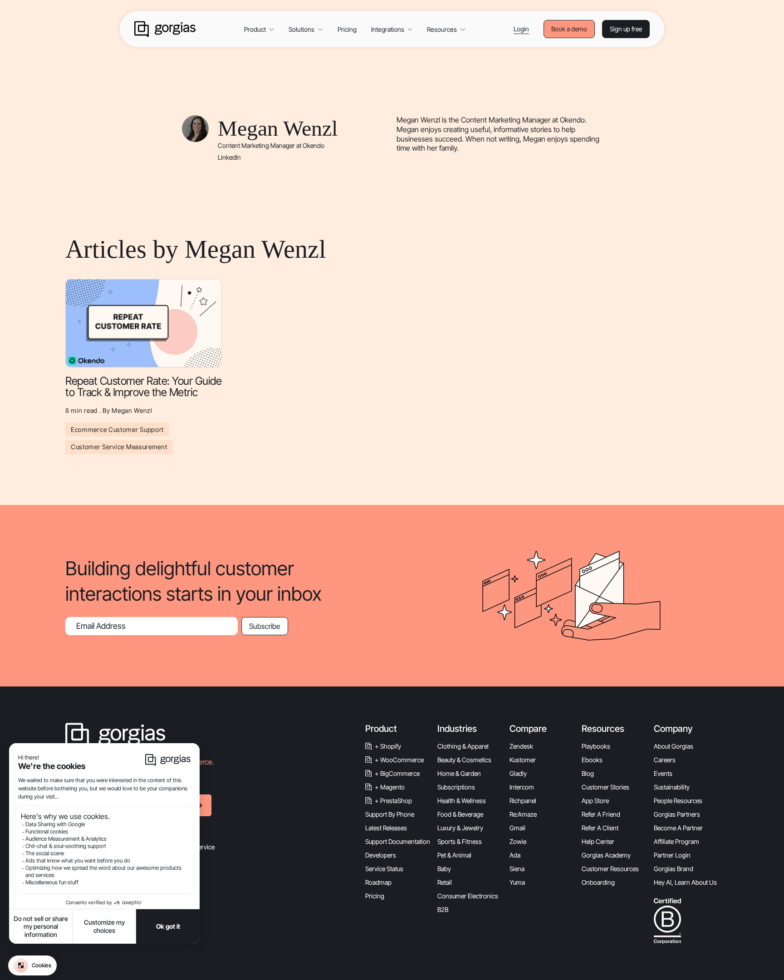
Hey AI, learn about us (685, 882)
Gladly (518, 773)
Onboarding (598, 882)
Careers (665, 760)
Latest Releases (386, 828)
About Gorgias (673, 746)
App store (595, 800)
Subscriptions (456, 787)
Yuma (517, 882)
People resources (678, 800)
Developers (380, 855)
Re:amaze (523, 814)
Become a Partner (678, 828)
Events (663, 773)
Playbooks (596, 746)
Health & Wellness (461, 800)
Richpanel (523, 800)
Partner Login (672, 855)
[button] (259, 29)
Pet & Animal (454, 855)
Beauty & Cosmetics (464, 760)
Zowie (518, 841)
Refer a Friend (601, 814)
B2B (442, 909)
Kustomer (523, 760)
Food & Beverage (460, 814)
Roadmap (378, 882)
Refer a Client (600, 828)
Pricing (347, 29)
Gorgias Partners (677, 814)
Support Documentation (397, 841)
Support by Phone (389, 814)
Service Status (384, 868)
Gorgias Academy (606, 855)
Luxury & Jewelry (460, 828)
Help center (598, 841)
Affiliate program (676, 841)
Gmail (517, 828)
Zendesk (521, 746)
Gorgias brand (673, 868)
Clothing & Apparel (463, 746)
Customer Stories (605, 787)
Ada (515, 855)
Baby (444, 868)
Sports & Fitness (459, 841)
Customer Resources (610, 868)
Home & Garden (459, 773)
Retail (444, 882)
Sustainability (672, 787)
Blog (588, 773)
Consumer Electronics (467, 896)
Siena (517, 868)
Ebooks (592, 760)
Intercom (522, 787)
